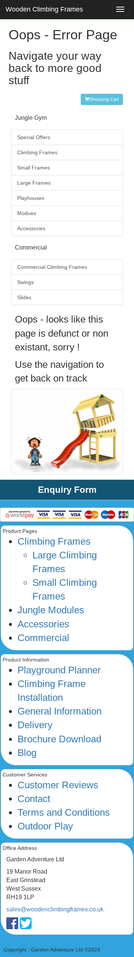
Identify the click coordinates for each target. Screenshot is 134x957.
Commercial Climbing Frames (52, 267)
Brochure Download (59, 739)
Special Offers (33, 137)
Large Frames (34, 183)
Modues (26, 213)
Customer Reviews (57, 785)
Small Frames (33, 168)
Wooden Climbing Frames (44, 9)
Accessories (31, 228)
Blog (26, 752)
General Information (59, 711)
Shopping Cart (104, 99)
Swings (25, 282)
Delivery (34, 724)
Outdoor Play (45, 826)
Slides (24, 297)
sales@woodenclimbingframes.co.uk (54, 909)
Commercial (43, 637)
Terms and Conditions (63, 812)
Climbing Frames (37, 152)
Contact (33, 798)
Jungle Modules (50, 610)
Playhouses (30, 198)
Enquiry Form (67, 490)
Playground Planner (59, 670)
